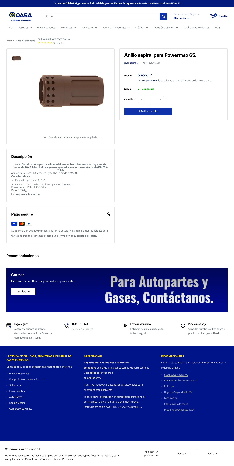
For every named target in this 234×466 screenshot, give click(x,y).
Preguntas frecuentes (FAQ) (179, 410)
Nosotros (23, 28)
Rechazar (212, 454)
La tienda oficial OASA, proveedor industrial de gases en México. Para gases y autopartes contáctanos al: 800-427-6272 (117, 3)
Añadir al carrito (148, 111)
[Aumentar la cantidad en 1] (160, 99)
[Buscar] (163, 16)
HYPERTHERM (131, 63)
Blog (217, 28)
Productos (66, 28)
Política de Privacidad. (62, 459)
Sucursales (87, 28)
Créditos (140, 28)
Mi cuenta (180, 18)
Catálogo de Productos (196, 28)
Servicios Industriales (114, 28)
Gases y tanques (46, 28)
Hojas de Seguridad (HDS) (178, 392)
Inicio (9, 28)
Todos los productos (25, 40)
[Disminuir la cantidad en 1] (141, 99)
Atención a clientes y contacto (180, 380)
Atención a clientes (164, 28)
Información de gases (176, 404)
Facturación (170, 398)
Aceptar (181, 454)
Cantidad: (130, 99)
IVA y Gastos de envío (149, 80)
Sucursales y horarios (176, 375)
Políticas (169, 386)
